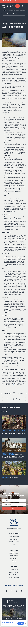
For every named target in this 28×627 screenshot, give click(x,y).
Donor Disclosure (14, 575)
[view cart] (22, 6)
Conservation (5, 29)
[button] (13, 14)
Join (17, 6)
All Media (5, 411)
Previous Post (7, 393)
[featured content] (14, 610)
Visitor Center (14, 539)
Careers (14, 544)
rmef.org (14, 385)
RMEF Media (6, 10)
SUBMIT (13, 508)
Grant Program (14, 558)
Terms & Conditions (14, 577)
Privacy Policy (14, 570)
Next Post (20, 393)
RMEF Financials (14, 553)
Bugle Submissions (14, 542)
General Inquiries (14, 536)
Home (3, 10)
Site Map (14, 561)
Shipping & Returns (14, 572)
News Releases (12, 29)
